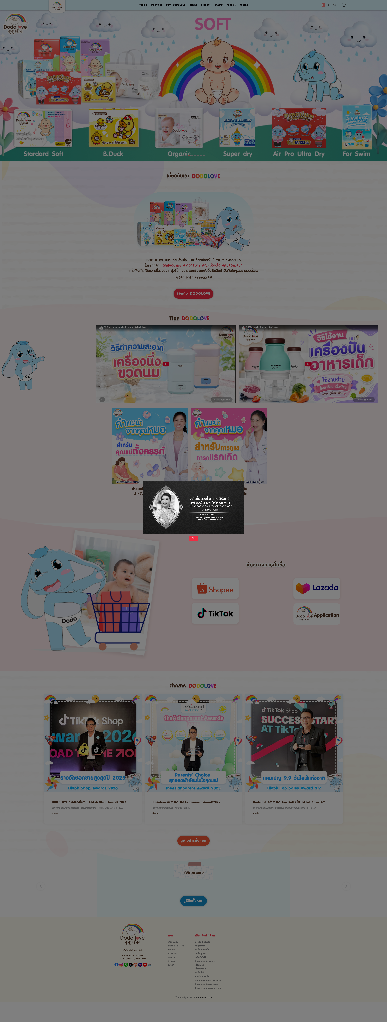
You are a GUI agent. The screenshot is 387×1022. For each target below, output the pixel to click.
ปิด (194, 538)
